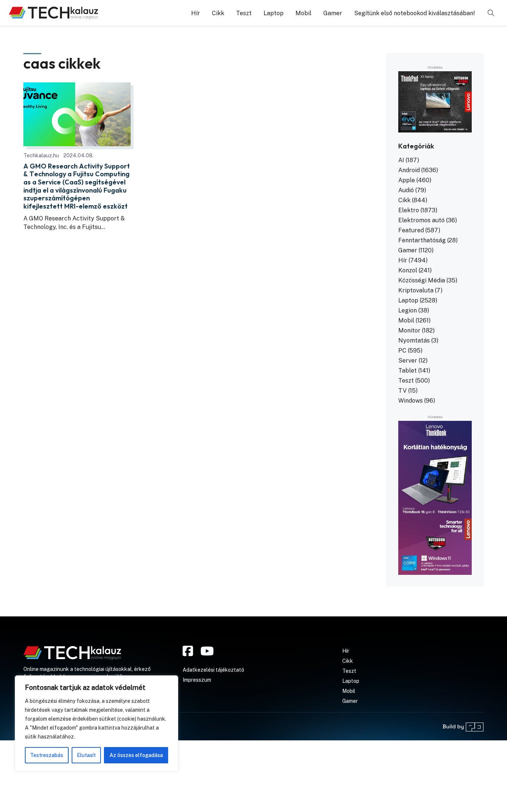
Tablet (407, 370)
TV (402, 390)
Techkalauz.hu (41, 155)
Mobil (303, 13)
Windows (410, 400)
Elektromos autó (421, 220)
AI (401, 160)
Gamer (332, 13)
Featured (411, 230)
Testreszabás (46, 755)
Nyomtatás (414, 340)
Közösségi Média (421, 280)
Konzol (407, 270)
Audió (406, 190)
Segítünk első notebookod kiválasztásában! (414, 13)
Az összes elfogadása (136, 755)
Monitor (409, 330)
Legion (407, 310)
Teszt (244, 13)
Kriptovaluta (416, 290)
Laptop (274, 13)
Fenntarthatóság (422, 240)
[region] (96, 723)
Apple (406, 180)
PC (402, 350)
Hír (195, 13)
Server (407, 360)
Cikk (218, 13)
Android (409, 170)
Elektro (408, 210)
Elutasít (86, 755)
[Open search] (491, 13)
